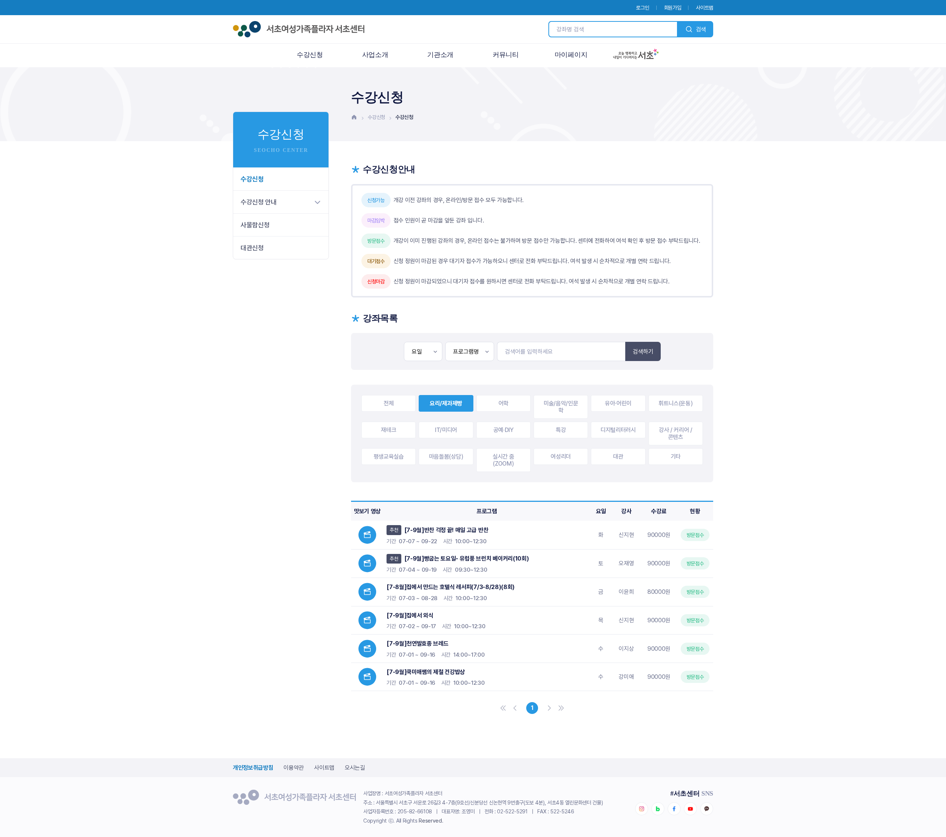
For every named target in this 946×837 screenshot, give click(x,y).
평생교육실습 (389, 456)
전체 (389, 403)
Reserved (430, 820)
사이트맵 (704, 7)
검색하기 (643, 351)
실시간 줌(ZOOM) (503, 460)
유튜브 (690, 809)
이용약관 (293, 767)
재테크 (388, 429)
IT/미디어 (446, 429)
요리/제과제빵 (446, 403)
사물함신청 (255, 225)
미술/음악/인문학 (561, 407)
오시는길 (355, 767)
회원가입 (672, 7)
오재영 (626, 563)
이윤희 (626, 591)
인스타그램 (641, 809)
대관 (618, 456)
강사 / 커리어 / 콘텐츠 (676, 433)
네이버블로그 (657, 809)
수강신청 (310, 54)
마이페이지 (571, 54)
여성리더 (561, 456)
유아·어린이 (618, 403)
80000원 (658, 591)
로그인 (642, 7)
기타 (676, 456)
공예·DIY (503, 429)
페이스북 (674, 809)
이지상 (626, 648)
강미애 (626, 676)
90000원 (658, 534)
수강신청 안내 (259, 202)
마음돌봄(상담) (446, 456)
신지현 (626, 534)
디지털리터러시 (618, 429)
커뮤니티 (506, 54)
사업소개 (375, 54)
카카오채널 (706, 809)
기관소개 (440, 54)
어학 (503, 403)
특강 (561, 429)
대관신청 (252, 248)
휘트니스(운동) (676, 403)
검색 (701, 29)
